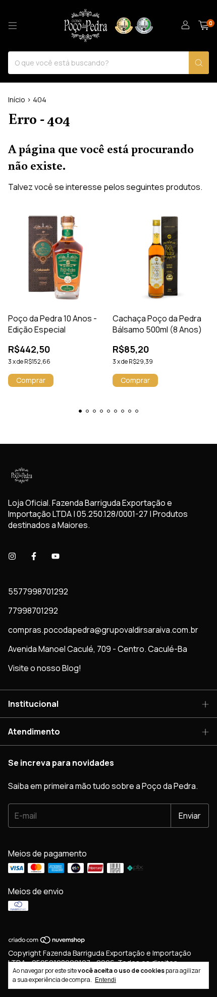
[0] (203, 26)
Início (16, 99)
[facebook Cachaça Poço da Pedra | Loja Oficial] (34, 556)
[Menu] (12, 25)
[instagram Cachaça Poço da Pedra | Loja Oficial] (12, 556)
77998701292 (33, 610)
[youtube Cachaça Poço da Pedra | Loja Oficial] (55, 556)
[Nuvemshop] (47, 942)
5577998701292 (38, 591)
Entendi (105, 979)
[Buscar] (199, 62)
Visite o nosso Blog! (44, 668)
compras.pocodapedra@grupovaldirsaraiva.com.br (103, 629)
